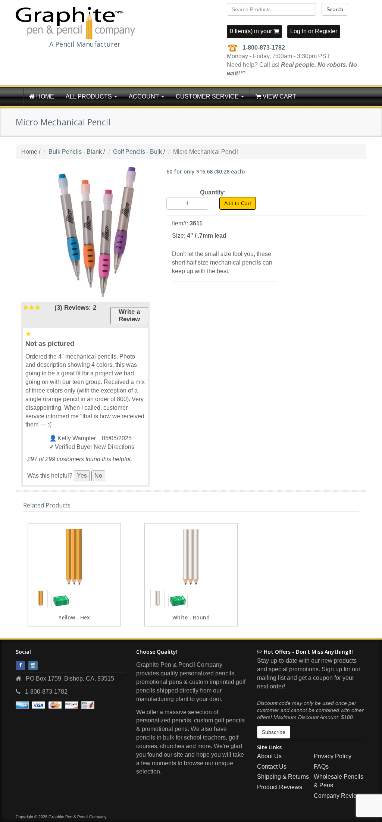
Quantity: (213, 192)
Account (144, 96)
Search (334, 9)
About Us (269, 756)
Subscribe (273, 732)
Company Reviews (339, 796)
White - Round (191, 617)
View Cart (278, 96)
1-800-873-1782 (263, 47)
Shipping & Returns (283, 776)
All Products (89, 96)
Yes (82, 475)
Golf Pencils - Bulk (137, 152)
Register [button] (326, 31)
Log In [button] (298, 31)
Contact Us (271, 766)
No (98, 475)
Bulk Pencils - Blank (75, 152)
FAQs (321, 766)
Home (44, 96)
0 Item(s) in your (251, 31)
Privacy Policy (332, 756)
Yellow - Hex (74, 617)
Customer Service (208, 96)
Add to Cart (237, 203)
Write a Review (129, 315)
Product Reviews (279, 787)
